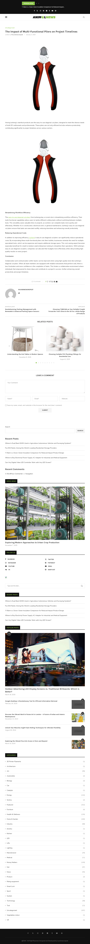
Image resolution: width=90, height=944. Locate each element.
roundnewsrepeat (17, 35)
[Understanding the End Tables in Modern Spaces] (25, 338)
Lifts (46, 843)
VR (46, 920)
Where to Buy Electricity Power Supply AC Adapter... (37, 7)
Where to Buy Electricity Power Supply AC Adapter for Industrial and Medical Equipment (36, 458)
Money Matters (46, 862)
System (46, 896)
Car (46, 785)
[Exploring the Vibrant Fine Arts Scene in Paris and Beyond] (78, 744)
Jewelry (46, 829)
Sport (46, 891)
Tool (46, 905)
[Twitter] (37, 11)
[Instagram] (40, 11)
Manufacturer (46, 853)
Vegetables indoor (46, 915)
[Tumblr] (49, 11)
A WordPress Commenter (14, 474)
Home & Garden (46, 819)
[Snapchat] (55, 11)
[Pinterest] (43, 11)
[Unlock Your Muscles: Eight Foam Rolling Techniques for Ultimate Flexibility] (78, 731)
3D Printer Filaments (46, 761)
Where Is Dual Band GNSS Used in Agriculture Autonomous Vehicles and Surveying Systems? (38, 443)
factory (46, 800)
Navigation (29, 474)
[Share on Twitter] (52, 282)
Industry (46, 824)
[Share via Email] (56, 282)
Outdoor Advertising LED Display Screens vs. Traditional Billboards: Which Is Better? (42, 690)
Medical (46, 857)
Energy (46, 795)
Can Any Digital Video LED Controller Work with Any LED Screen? (28, 462)
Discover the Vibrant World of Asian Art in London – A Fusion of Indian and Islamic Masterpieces (35, 715)
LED (46, 838)
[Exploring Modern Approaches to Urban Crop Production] (45, 513)
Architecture (46, 766)
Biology (46, 781)
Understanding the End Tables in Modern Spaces (25, 354)
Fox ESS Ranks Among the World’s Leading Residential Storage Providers (31, 448)
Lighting (46, 848)
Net (46, 867)
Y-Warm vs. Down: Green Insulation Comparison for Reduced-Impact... (43, 3)
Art (46, 771)
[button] (36, 3)
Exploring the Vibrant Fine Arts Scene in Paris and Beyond (26, 741)
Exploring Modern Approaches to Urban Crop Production (32, 542)
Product (46, 877)
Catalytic (46, 790)
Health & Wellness (46, 814)
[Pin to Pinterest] (54, 282)
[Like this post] (47, 282)
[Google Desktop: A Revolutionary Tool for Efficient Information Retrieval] (78, 704)
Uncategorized (46, 910)
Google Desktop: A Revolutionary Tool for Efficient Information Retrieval (31, 701)
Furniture (46, 809)
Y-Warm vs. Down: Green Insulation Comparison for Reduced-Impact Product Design (34, 453)
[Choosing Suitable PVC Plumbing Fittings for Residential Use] (65, 338)
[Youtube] (52, 11)
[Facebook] (34, 11)
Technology (46, 901)
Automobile (46, 776)
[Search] (84, 17)
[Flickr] (46, 11)
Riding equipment (46, 881)
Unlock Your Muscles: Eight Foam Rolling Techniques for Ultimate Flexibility (32, 728)
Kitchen (46, 833)
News (46, 872)
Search (7, 427)
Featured (46, 805)
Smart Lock (46, 886)
